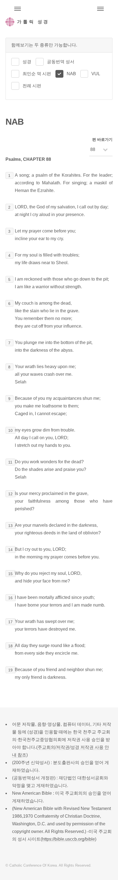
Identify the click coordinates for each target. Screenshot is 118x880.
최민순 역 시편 (37, 73)
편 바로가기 (102, 139)
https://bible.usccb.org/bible (68, 839)
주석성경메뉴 (17, 8)
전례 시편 (32, 85)
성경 (27, 61)
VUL (95, 73)
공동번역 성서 (60, 61)
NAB (71, 73)
